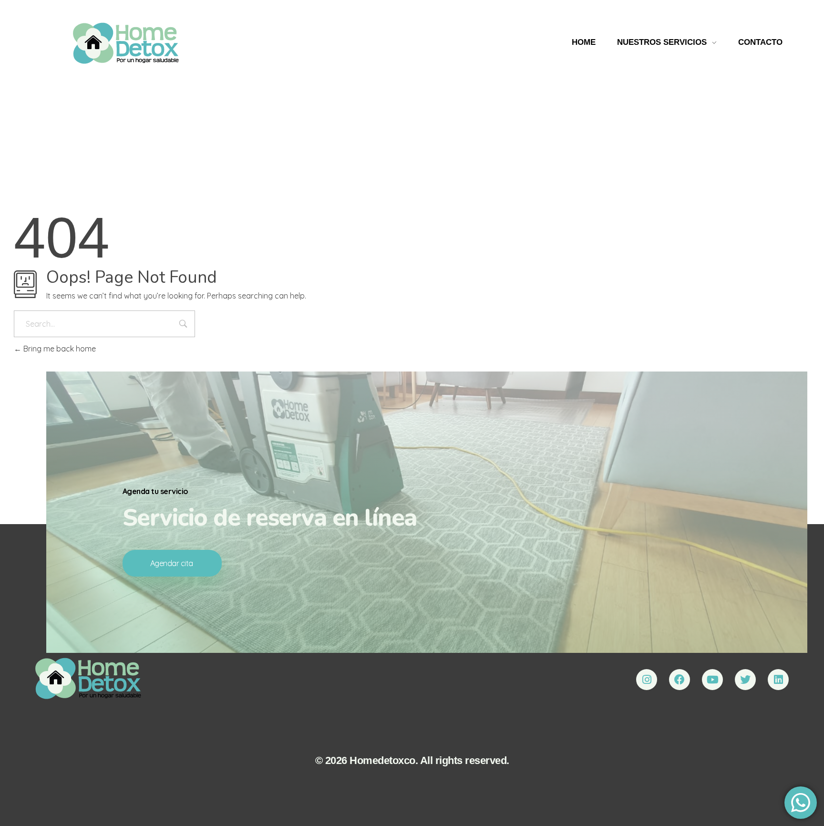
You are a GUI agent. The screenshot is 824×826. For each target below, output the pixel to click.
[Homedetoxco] (88, 678)
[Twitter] (745, 679)
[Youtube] (712, 679)
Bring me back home (58, 348)
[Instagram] (646, 679)
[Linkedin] (778, 679)
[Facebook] (679, 679)
